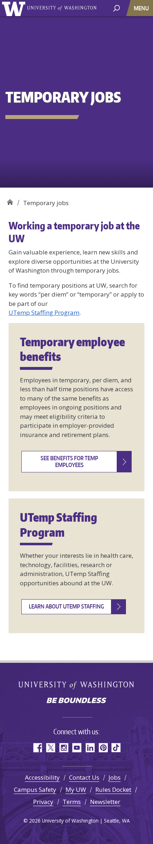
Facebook (37, 748)
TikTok (116, 748)
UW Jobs (9, 200)
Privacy (43, 802)
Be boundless (76, 701)
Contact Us (84, 777)
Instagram (63, 748)
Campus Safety (35, 789)
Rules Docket (113, 789)
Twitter (50, 748)
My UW (75, 789)
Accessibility (42, 777)
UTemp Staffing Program (44, 312)
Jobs (115, 777)
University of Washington (15, 8)
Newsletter (105, 802)
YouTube (76, 748)
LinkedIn (90, 748)
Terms (72, 802)
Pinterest (103, 748)
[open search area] (117, 7)
